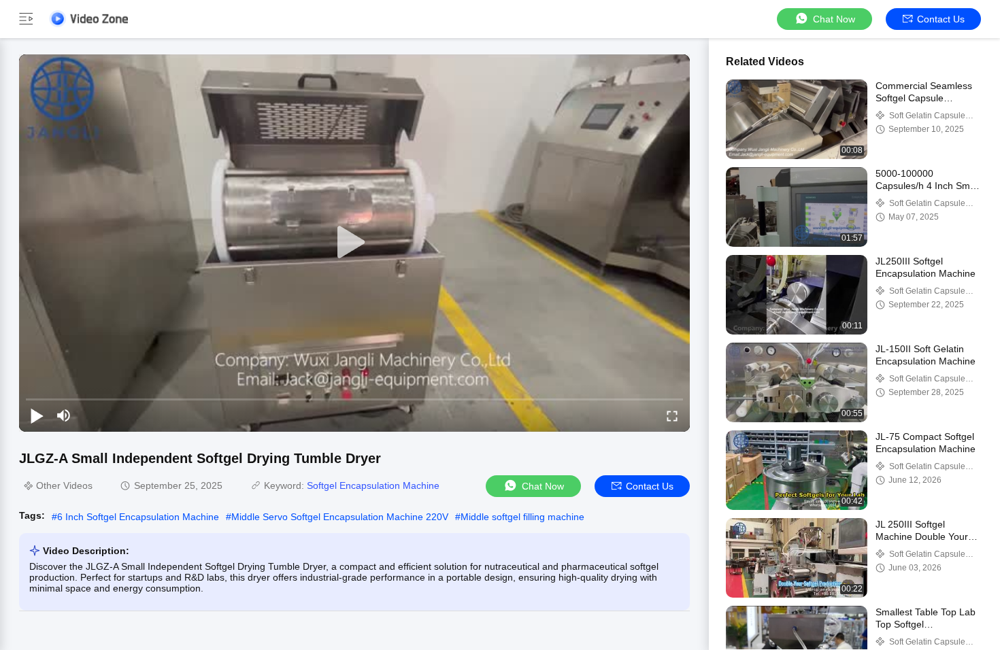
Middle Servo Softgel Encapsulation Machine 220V (339, 516)
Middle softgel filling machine (522, 516)
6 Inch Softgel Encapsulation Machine (138, 516)
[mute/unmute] (64, 415)
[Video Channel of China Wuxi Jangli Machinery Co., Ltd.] (88, 18)
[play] (354, 243)
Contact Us (941, 19)
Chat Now (834, 19)
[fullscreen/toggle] (672, 415)
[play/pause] (36, 415)
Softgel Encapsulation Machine (373, 485)
